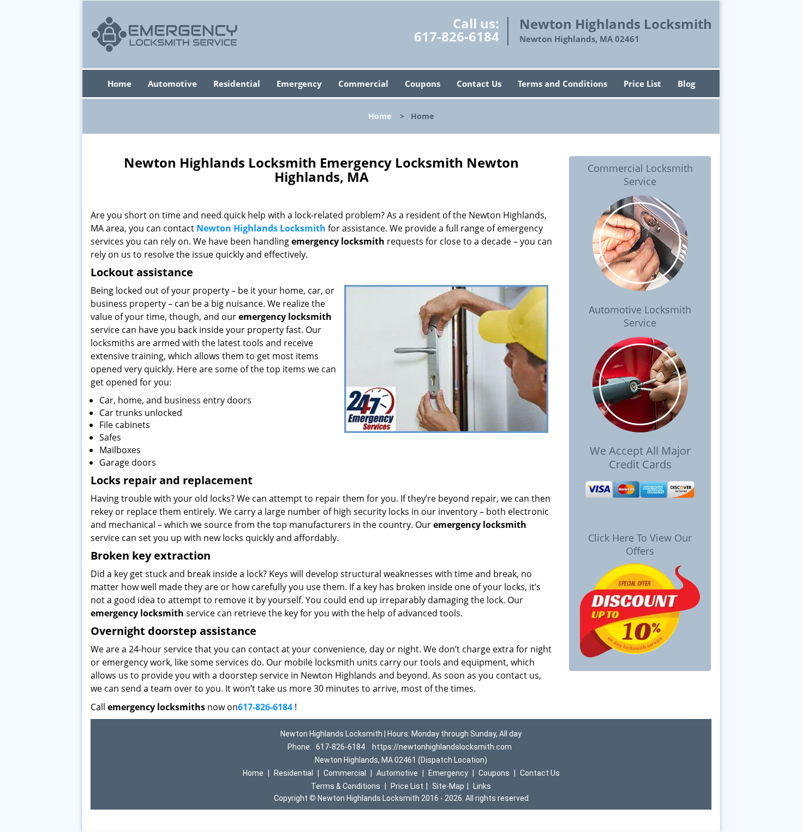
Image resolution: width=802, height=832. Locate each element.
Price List (642, 83)
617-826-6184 (456, 36)
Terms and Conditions (562, 83)
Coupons (422, 83)
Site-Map (448, 786)
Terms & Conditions (345, 786)
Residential (236, 83)
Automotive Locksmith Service (640, 316)
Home (119, 83)
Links (482, 786)
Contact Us (479, 83)
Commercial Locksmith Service (640, 175)
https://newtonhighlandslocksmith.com (442, 746)
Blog (686, 83)
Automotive (172, 83)
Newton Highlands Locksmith (261, 228)
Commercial (363, 83)
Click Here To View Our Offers (640, 544)
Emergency (299, 83)
